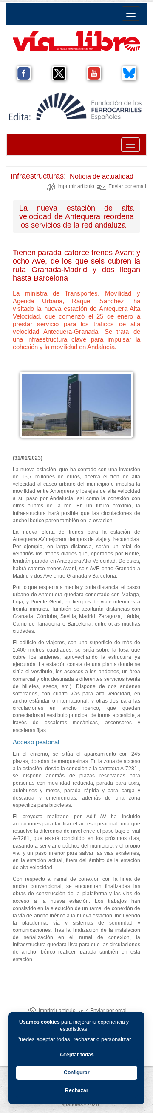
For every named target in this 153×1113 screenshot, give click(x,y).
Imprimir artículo (75, 186)
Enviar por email (127, 186)
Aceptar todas (77, 1055)
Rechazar (76, 1090)
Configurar (77, 1073)
